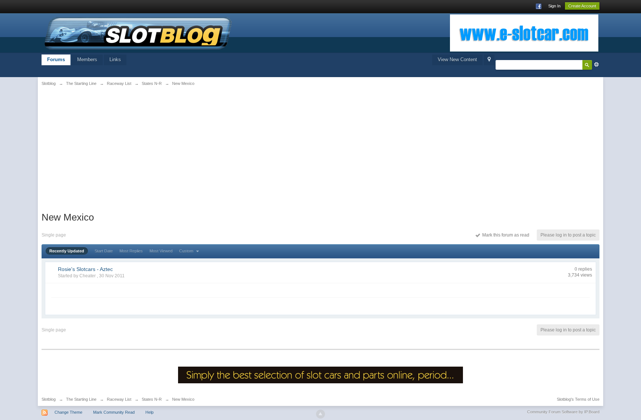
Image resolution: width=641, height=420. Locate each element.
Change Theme (68, 412)
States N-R (152, 399)
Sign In (554, 6)
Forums (56, 59)
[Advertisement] (137, 147)
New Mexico (183, 399)
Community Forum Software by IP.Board (563, 412)
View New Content (457, 59)
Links (115, 59)
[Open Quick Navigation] (489, 59)
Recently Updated (66, 251)
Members (87, 59)
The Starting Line (81, 399)
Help (149, 412)
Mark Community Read (114, 412)
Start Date (104, 251)
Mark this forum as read (504, 235)
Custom (186, 251)
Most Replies (131, 251)
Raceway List (119, 399)
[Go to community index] (138, 32)
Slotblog (49, 399)
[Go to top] (320, 414)
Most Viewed (160, 251)
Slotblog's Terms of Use (578, 399)
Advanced (596, 64)
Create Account (582, 6)
